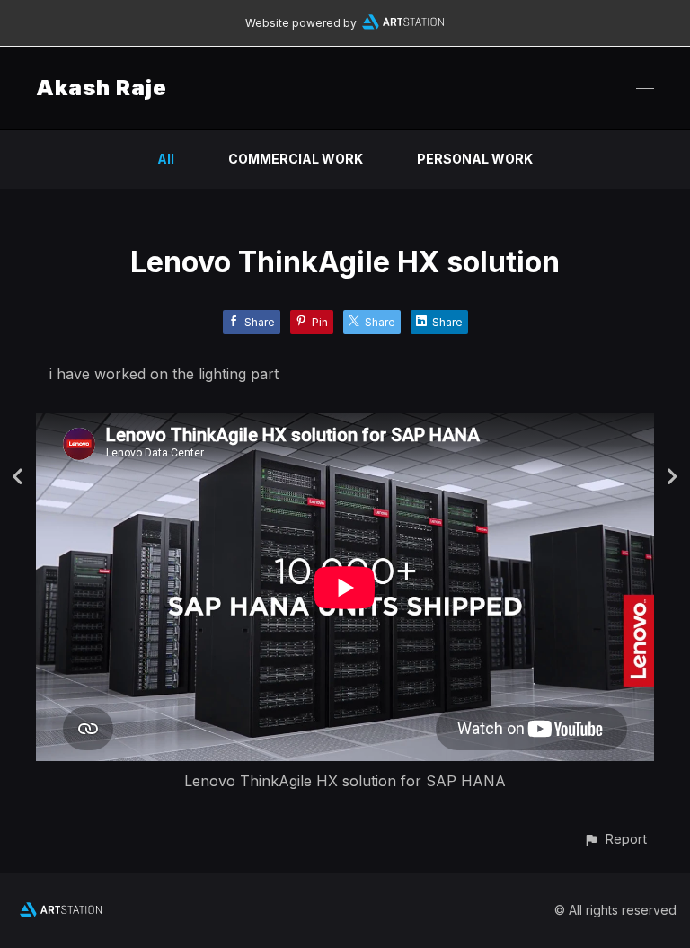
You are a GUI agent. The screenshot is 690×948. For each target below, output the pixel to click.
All (165, 158)
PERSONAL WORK (475, 158)
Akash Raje (101, 88)
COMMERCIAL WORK (295, 158)
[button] (615, 838)
